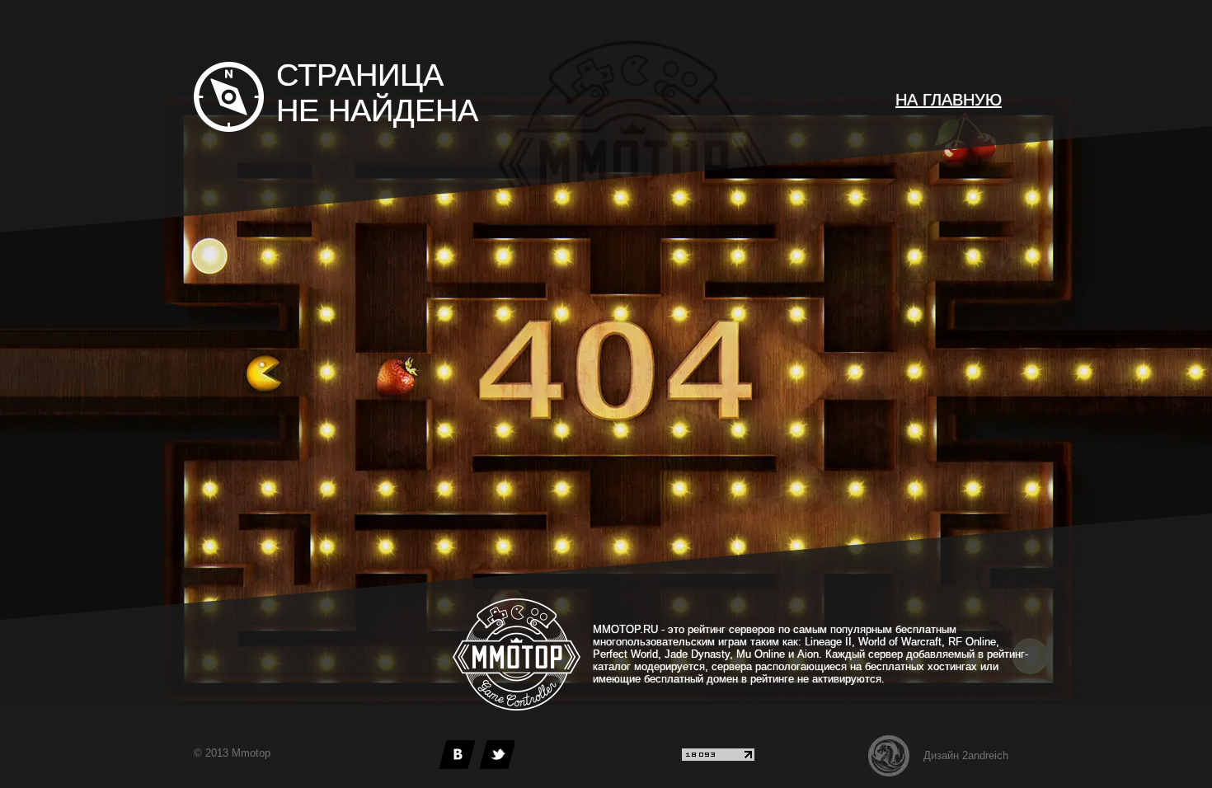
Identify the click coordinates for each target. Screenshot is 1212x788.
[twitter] (496, 754)
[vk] (457, 754)
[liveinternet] (718, 757)
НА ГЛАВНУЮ (948, 100)
